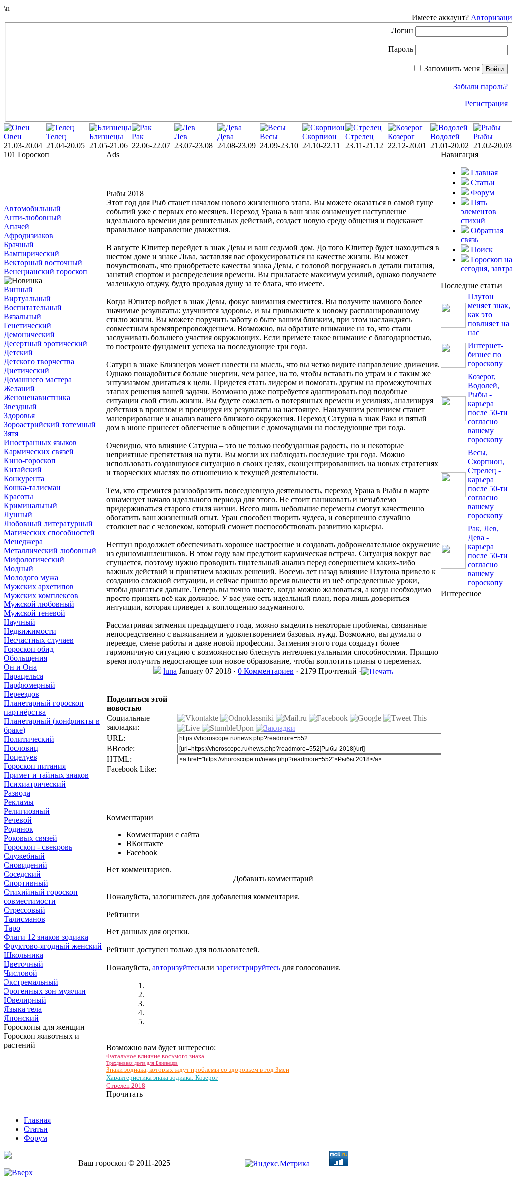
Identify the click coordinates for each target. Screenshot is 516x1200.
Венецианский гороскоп (46, 271)
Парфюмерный (30, 685)
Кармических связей (39, 451)
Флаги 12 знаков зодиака (46, 937)
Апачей (17, 226)
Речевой (18, 820)
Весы (269, 136)
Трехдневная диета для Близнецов (142, 1063)
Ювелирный (25, 1000)
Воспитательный (33, 307)
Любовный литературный (48, 523)
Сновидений (26, 865)
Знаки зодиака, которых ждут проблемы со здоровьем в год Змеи (198, 1069)
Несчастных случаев (39, 640)
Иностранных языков (40, 442)
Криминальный (31, 505)
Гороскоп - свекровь (38, 847)
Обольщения (26, 658)
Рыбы (483, 136)
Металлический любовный (50, 550)
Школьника (24, 955)
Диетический (27, 370)
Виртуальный (27, 298)
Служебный (24, 856)
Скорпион (319, 136)
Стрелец (360, 136)
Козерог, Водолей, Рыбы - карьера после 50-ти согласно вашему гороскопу (488, 408)
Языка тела (23, 1009)
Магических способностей (49, 532)
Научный (20, 622)
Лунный (18, 514)
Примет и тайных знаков (46, 775)
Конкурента (24, 478)
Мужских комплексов (41, 595)
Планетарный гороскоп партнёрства (44, 707)
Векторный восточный (43, 262)
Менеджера (23, 541)
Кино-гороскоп (30, 460)
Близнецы (107, 136)
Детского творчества (39, 361)
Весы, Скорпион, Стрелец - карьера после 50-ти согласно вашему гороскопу (488, 484)
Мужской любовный (39, 604)
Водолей (445, 136)
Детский (18, 352)
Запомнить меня (452, 68)
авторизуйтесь (177, 967)
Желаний (19, 388)
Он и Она (20, 667)
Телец (56, 136)
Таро (12, 928)
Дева (226, 136)
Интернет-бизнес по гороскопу (486, 354)
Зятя (11, 433)
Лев (181, 136)
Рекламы (19, 802)
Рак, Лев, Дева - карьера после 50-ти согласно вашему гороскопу (488, 555)
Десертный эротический (46, 343)
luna (170, 671)
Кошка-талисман (32, 487)
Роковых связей (31, 838)
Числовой (21, 973)
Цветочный (24, 964)
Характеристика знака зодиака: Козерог (162, 1077)
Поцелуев (21, 757)
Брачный (19, 244)
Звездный (20, 406)
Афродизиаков (29, 235)
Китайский (23, 469)
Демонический (29, 334)
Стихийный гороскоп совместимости (41, 896)
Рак (138, 136)
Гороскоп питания (35, 766)
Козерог (401, 136)
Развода (17, 793)
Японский (21, 1018)
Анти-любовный (33, 217)
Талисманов (25, 919)
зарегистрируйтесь (248, 967)
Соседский (22, 874)
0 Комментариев (266, 671)
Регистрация (486, 103)
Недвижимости (30, 631)
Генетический (28, 325)
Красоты (19, 496)
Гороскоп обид (29, 649)
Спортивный (26, 883)
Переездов (22, 694)
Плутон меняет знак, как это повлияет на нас (489, 314)
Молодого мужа (31, 577)
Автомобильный (32, 208)
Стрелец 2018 (126, 1085)
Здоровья (19, 415)
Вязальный (23, 316)
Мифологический (34, 559)
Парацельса (24, 676)
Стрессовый (25, 910)
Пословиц (21, 748)
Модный (19, 568)
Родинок (19, 829)
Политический (29, 739)
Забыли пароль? (481, 86)
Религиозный (27, 811)
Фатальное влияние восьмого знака (155, 1056)
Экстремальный (31, 982)
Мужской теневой (35, 613)
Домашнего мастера (38, 379)
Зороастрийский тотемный (50, 424)
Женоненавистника (37, 397)
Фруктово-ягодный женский (53, 946)
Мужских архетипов (39, 586)
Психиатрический (35, 784)
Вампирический (32, 253)
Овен (13, 136)
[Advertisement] (54, 181)
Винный (18, 289)
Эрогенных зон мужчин (45, 991)
